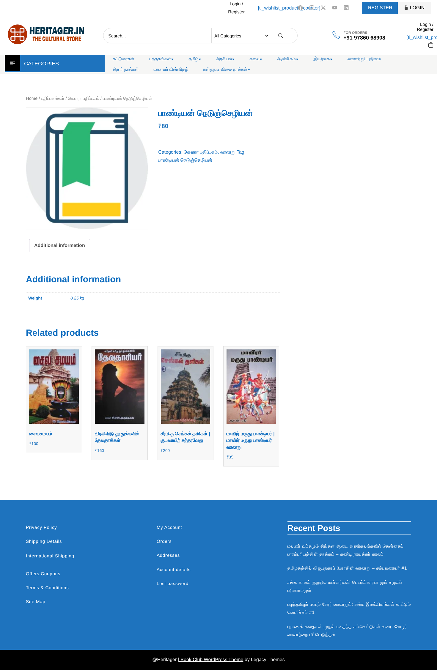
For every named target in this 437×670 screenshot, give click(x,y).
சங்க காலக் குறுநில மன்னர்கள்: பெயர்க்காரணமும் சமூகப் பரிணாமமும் (344, 586)
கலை (255, 59)
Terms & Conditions (47, 587)
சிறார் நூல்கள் (126, 69)
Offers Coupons (43, 573)
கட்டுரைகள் (124, 59)
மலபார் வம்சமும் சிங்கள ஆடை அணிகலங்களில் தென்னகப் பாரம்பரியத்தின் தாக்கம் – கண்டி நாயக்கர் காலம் (345, 550)
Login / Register (236, 8)
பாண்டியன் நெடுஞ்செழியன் (185, 160)
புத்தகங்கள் (160, 59)
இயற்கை (321, 59)
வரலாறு (227, 152)
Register (380, 7)
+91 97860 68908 (364, 38)
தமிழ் (193, 59)
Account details (174, 569)
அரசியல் (224, 59)
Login (417, 7)
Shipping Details (44, 541)
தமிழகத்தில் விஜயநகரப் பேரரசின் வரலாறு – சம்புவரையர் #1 (347, 568)
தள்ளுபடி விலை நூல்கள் (225, 69)
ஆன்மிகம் (286, 59)
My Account (169, 527)
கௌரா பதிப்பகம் (83, 98)
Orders (164, 541)
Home (31, 98)
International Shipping (50, 556)
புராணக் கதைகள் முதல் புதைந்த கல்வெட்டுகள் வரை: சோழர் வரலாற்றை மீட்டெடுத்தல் (347, 630)
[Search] (280, 35)
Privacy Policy (41, 527)
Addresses (168, 555)
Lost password (172, 583)
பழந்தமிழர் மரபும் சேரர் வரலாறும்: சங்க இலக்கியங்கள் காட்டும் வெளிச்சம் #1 (349, 608)
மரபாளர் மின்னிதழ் (171, 69)
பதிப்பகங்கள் (53, 98)
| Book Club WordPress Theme (210, 659)
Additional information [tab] (59, 245)
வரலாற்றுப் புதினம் (364, 59)
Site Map (35, 601)
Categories (41, 64)
